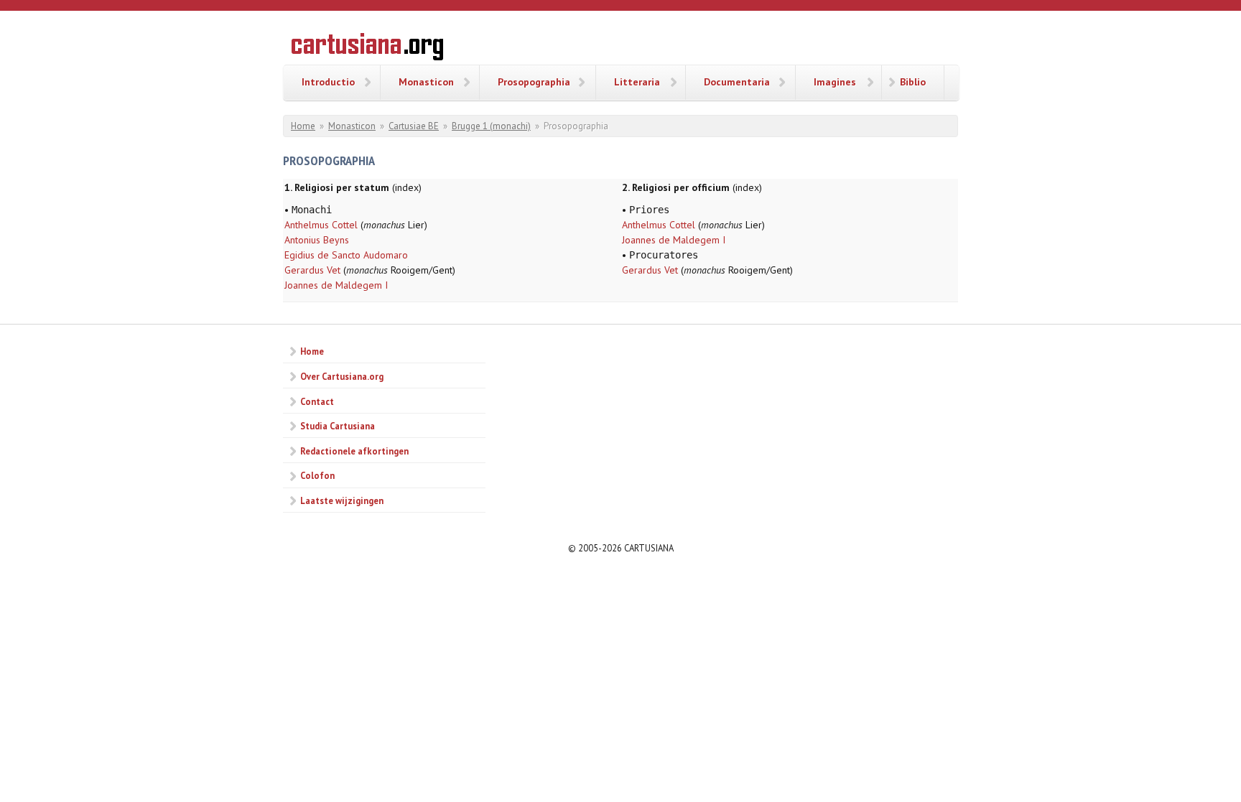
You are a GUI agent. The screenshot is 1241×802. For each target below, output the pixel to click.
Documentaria (737, 81)
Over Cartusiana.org (342, 376)
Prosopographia (534, 81)
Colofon (317, 475)
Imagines (835, 81)
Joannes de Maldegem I (336, 285)
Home (303, 126)
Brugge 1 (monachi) (491, 126)
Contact (317, 401)
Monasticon (426, 81)
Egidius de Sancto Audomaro (346, 254)
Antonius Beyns (316, 239)
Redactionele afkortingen (354, 451)
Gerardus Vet (312, 270)
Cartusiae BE (414, 126)
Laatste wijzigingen (342, 500)
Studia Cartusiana (337, 426)
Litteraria (637, 81)
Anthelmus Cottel (321, 224)
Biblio (913, 81)
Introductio (328, 81)
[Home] (367, 49)
